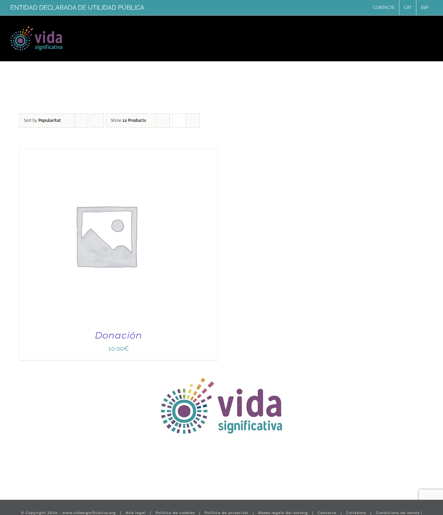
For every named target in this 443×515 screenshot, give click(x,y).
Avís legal (136, 513)
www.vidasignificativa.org (89, 513)
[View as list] (192, 120)
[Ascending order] (97, 121)
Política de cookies (175, 513)
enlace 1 (22, 473)
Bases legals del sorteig (283, 513)
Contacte (327, 513)
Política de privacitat (226, 513)
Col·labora (356, 513)
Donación (118, 335)
